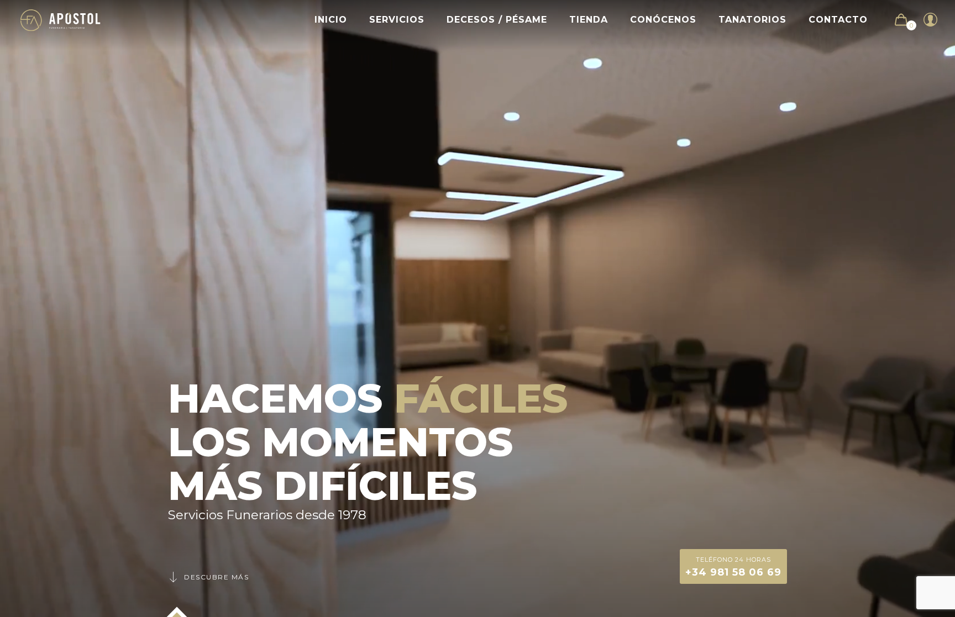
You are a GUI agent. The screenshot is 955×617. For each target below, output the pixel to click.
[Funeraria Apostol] (60, 19)
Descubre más (216, 577)
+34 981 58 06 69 (733, 567)
